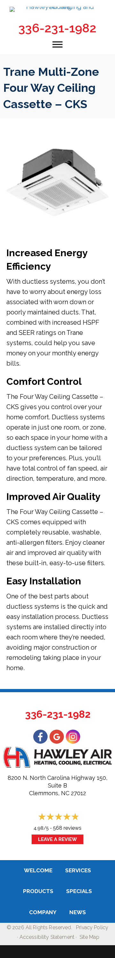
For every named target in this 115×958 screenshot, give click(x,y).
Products (38, 891)
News (77, 912)
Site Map (89, 937)
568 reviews (67, 828)
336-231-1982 (57, 28)
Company (43, 912)
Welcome (38, 870)
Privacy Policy (92, 927)
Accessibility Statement (46, 937)
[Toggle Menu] (57, 44)
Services (78, 870)
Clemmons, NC (49, 793)
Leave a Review (57, 839)
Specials (79, 891)
